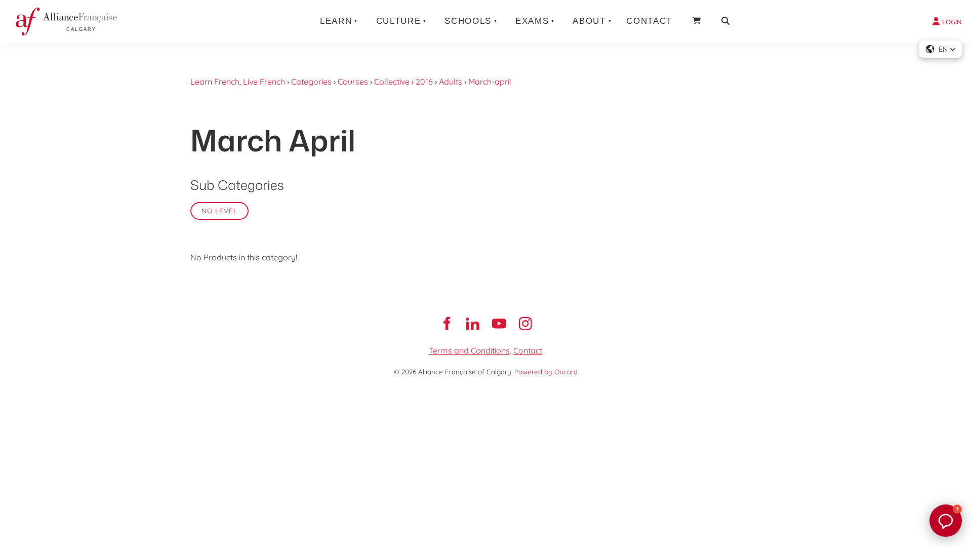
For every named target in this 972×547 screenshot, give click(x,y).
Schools (468, 21)
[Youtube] (499, 323)
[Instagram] (525, 323)
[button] (940, 49)
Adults (450, 81)
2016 (424, 81)
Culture (398, 21)
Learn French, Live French (237, 81)
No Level (219, 211)
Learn (336, 21)
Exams (532, 21)
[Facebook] (446, 323)
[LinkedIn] (472, 323)
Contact (649, 21)
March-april (489, 81)
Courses (353, 81)
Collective (392, 81)
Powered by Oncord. (546, 372)
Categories (311, 81)
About (589, 21)
